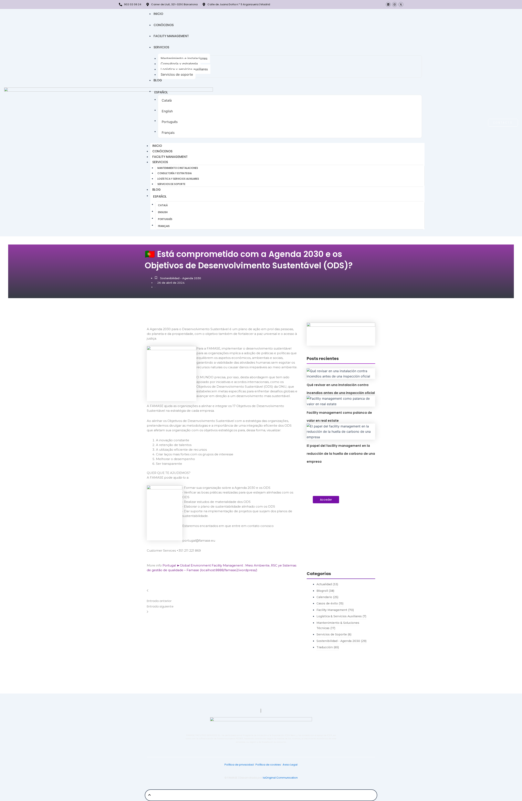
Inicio (158, 14)
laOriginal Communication (280, 778)
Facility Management (171, 36)
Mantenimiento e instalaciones (184, 58)
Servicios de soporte (177, 74)
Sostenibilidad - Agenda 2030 (180, 278)
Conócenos (164, 25)
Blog (158, 80)
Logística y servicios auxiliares (184, 69)
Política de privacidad (239, 765)
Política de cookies (268, 765)
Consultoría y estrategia (179, 64)
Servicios (161, 47)
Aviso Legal (290, 765)
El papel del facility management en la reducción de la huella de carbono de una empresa (341, 454)
